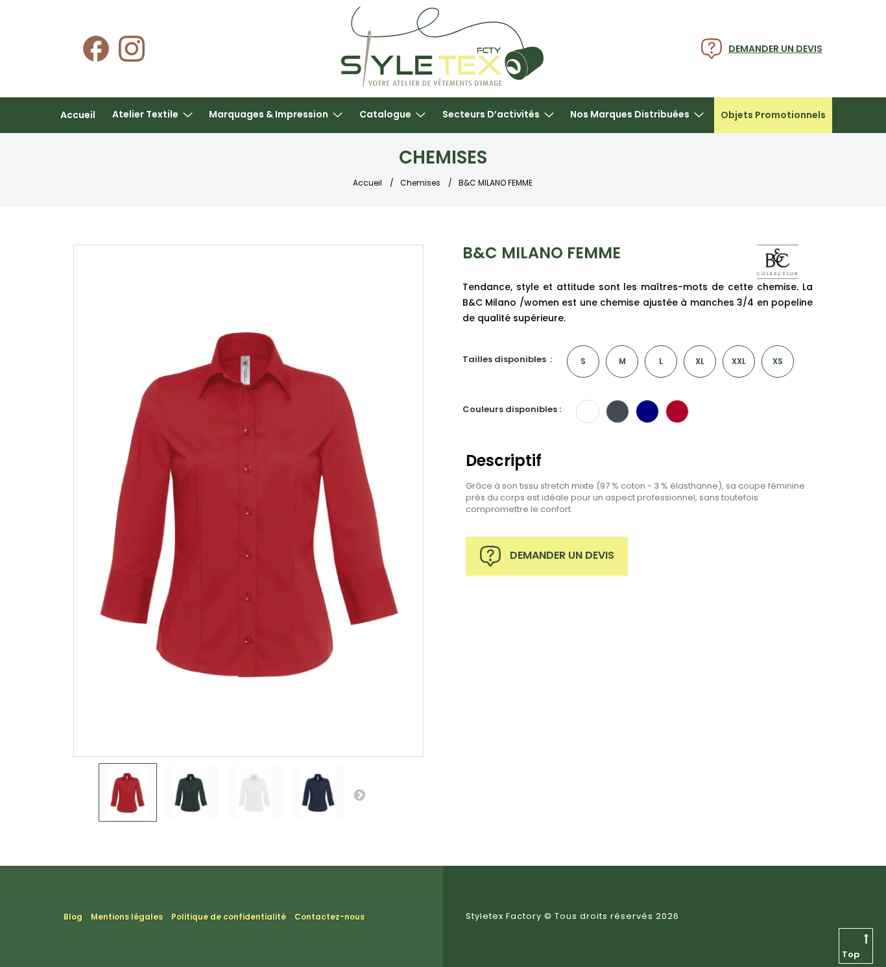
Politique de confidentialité (228, 916)
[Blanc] (588, 411)
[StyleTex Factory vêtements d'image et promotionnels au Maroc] (442, 85)
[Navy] (647, 411)
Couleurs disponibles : (511, 409)
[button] (152, 115)
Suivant (359, 794)
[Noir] (617, 411)
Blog (73, 916)
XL (699, 361)
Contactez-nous (329, 916)
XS (777, 361)
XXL (739, 361)
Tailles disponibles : (507, 359)
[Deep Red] (677, 411)
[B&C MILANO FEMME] (128, 792)
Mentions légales (127, 916)
